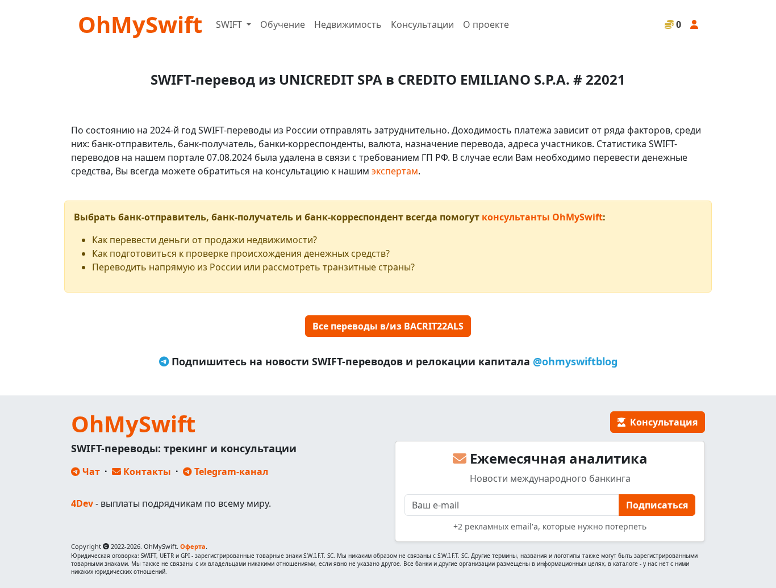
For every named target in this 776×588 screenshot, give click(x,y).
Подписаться (657, 505)
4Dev (82, 503)
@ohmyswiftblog (575, 361)
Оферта (193, 546)
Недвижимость (348, 24)
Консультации (422, 24)
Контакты (146, 471)
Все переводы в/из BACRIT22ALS (388, 326)
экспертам (395, 171)
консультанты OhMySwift (542, 217)
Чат (90, 471)
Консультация (661, 422)
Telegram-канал (230, 471)
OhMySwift (140, 24)
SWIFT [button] (230, 24)
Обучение (282, 24)
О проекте (486, 24)
